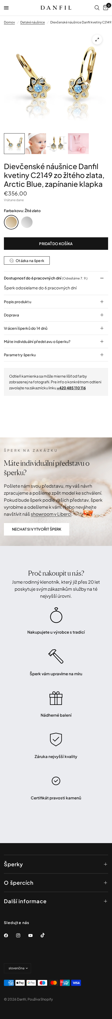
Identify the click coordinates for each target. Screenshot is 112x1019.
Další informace (25, 901)
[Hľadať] (97, 8)
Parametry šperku (20, 354)
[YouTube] (34, 935)
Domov (9, 22)
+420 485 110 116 (71, 387)
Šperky (13, 864)
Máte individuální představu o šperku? (37, 341)
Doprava (11, 315)
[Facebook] (9, 935)
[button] (36, 529)
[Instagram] (22, 935)
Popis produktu (17, 301)
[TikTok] (46, 935)
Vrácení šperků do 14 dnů (26, 328)
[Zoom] (97, 39)
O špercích (19, 882)
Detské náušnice (32, 22)
